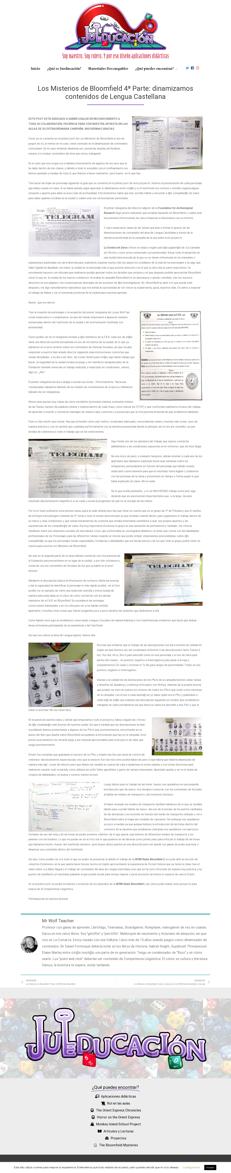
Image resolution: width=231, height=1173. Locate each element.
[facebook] (193, 68)
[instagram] (198, 68)
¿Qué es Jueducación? (64, 69)
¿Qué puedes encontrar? (154, 69)
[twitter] (188, 68)
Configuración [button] (191, 1167)
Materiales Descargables (108, 69)
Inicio (35, 69)
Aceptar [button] (210, 1167)
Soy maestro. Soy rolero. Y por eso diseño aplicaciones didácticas (115, 56)
